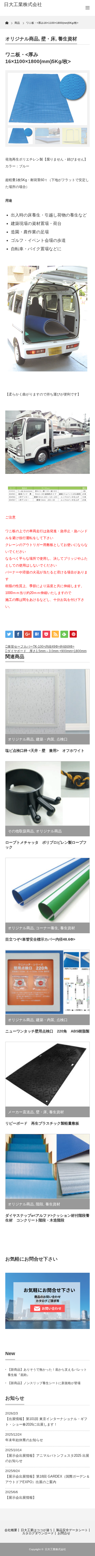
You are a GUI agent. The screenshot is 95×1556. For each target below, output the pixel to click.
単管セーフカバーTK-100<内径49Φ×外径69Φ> (41, 646)
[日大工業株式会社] (23, 5)
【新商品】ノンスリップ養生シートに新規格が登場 (44, 1383)
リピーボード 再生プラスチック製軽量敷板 (42, 1123)
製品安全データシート (72, 1530)
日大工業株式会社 (55, 1549)
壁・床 (48, 38)
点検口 (62, 739)
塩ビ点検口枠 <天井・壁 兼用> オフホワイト (44, 750)
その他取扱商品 (21, 831)
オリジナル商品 (22, 38)
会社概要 (10, 1530)
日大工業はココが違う (37, 1530)
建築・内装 (45, 739)
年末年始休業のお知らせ (24, 1440)
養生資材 (67, 38)
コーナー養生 (47, 928)
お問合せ (64, 1533)
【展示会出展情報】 (20, 1498)
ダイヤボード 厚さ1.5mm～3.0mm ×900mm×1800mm (47, 651)
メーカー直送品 (21, 1112)
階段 (39, 1204)
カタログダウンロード (38, 1533)
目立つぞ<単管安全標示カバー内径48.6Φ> (40, 939)
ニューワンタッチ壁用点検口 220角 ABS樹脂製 (47, 1031)
